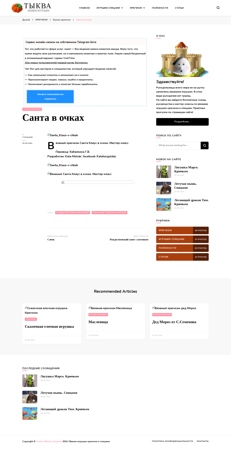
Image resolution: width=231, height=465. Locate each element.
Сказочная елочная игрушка (49, 326)
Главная (84, 7)
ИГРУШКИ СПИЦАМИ (108, 7)
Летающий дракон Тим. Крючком (64, 409)
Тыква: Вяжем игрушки (49, 441)
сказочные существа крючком (109, 213)
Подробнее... (182, 121)
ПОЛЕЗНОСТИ (160, 7)
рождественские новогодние (72, 213)
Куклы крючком (32, 109)
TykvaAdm (27, 137)
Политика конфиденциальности (172, 441)
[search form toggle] (218, 7)
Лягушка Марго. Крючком (59, 376)
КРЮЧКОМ (136, 7)
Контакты (203, 441)
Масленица (98, 322)
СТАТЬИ (179, 7)
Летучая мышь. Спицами (58, 392)
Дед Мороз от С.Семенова (174, 322)
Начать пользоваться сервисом (50, 97)
